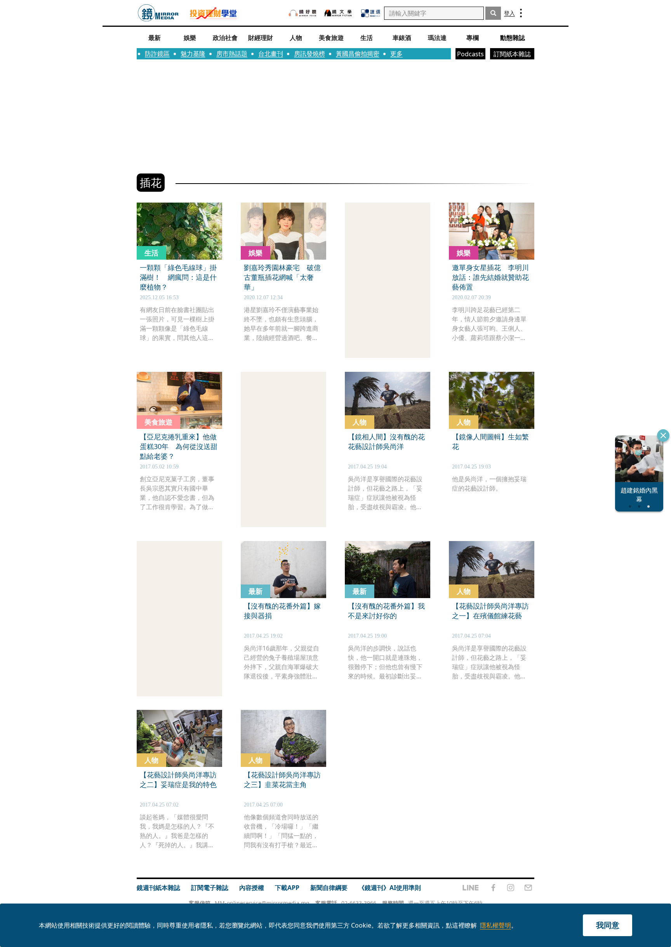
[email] (528, 887)
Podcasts (470, 54)
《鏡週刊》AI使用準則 (389, 887)
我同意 (607, 925)
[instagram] (511, 887)
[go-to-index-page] (158, 13)
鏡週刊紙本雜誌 (158, 887)
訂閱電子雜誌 (209, 887)
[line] (471, 887)
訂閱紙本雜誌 (512, 54)
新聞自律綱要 (329, 887)
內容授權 (251, 887)
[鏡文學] (339, 13)
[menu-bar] (521, 13)
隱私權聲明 (495, 925)
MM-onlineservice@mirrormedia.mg (262, 903)
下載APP (287, 887)
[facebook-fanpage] (493, 887)
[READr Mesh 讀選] (370, 13)
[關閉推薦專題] (663, 435)
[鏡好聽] (302, 13)
